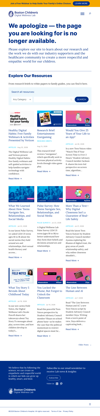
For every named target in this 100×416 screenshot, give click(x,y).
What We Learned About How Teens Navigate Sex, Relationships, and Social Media (19, 212)
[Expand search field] (90, 14)
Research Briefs (44, 141)
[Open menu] (90, 404)
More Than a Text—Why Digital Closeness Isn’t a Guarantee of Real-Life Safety (77, 212)
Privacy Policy (68, 411)
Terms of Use (56, 411)
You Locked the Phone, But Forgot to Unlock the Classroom (49, 292)
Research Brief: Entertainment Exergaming (46, 134)
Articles (12, 147)
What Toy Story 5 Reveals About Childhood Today (19, 291)
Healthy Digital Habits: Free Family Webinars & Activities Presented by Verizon (21, 135)
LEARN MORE (81, 3)
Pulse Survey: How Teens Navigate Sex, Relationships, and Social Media (49, 210)
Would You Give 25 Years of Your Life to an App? (78, 134)
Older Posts (85, 345)
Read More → (15, 178)
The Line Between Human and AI (76, 289)
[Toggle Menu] (82, 13)
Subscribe (53, 378)
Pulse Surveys (43, 223)
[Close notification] (96, 3)
